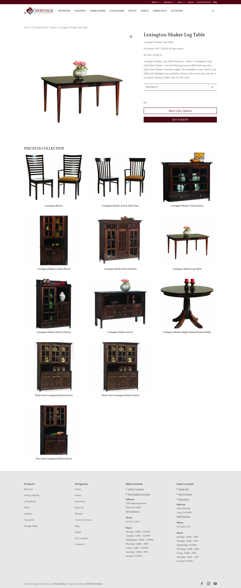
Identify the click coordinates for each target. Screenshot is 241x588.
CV (145, 102)
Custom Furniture (204, 2)
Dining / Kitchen (31, 495)
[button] (131, 36)
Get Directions (132, 511)
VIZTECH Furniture (94, 584)
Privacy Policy (59, 584)
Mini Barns (184, 499)
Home (27, 27)
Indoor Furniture (136, 489)
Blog (215, 2)
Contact (191, 2)
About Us (79, 507)
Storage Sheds (31, 526)
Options (155, 2)
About (179, 2)
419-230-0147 (184, 526)
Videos (78, 495)
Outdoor (177, 11)
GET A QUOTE (180, 119)
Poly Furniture (185, 494)
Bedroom (64, 11)
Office (132, 11)
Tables (53, 27)
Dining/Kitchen (40, 27)
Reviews (79, 513)
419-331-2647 (133, 521)
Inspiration (167, 2)
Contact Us (80, 544)
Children (80, 11)
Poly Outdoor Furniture (139, 494)
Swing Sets (160, 11)
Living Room (116, 11)
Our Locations (81, 538)
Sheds (145, 11)
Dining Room (97, 11)
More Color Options (180, 110)
